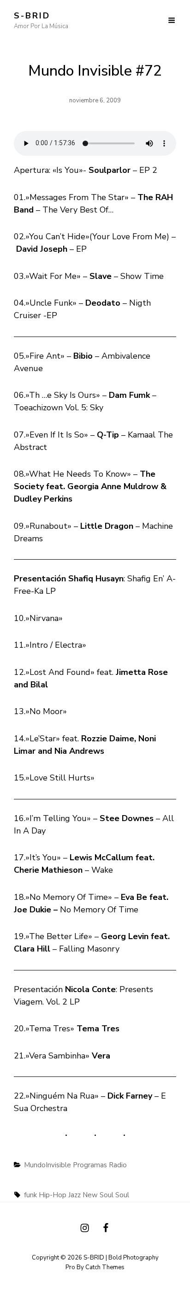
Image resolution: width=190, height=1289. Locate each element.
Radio (118, 1165)
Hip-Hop (52, 1195)
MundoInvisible (47, 1165)
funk (30, 1195)
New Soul (98, 1195)
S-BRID (32, 15)
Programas (90, 1165)
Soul (122, 1195)
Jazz (74, 1195)
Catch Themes (105, 1267)
